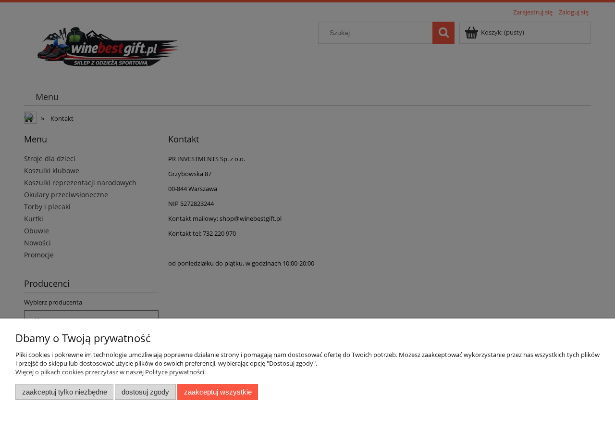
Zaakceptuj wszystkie (218, 392)
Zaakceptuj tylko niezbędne (64, 392)
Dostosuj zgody (145, 392)
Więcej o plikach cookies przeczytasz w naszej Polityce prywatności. (110, 372)
